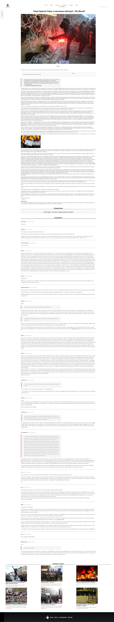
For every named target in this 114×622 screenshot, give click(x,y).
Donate (51, 617)
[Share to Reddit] (74, 73)
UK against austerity (63, 212)
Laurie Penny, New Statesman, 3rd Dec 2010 (33, 85)
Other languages (63, 617)
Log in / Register (62, 6)
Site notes (70, 617)
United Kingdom (47, 212)
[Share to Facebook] (72, 73)
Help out (56, 617)
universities (54, 212)
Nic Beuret (70, 212)
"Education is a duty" (76, 329)
